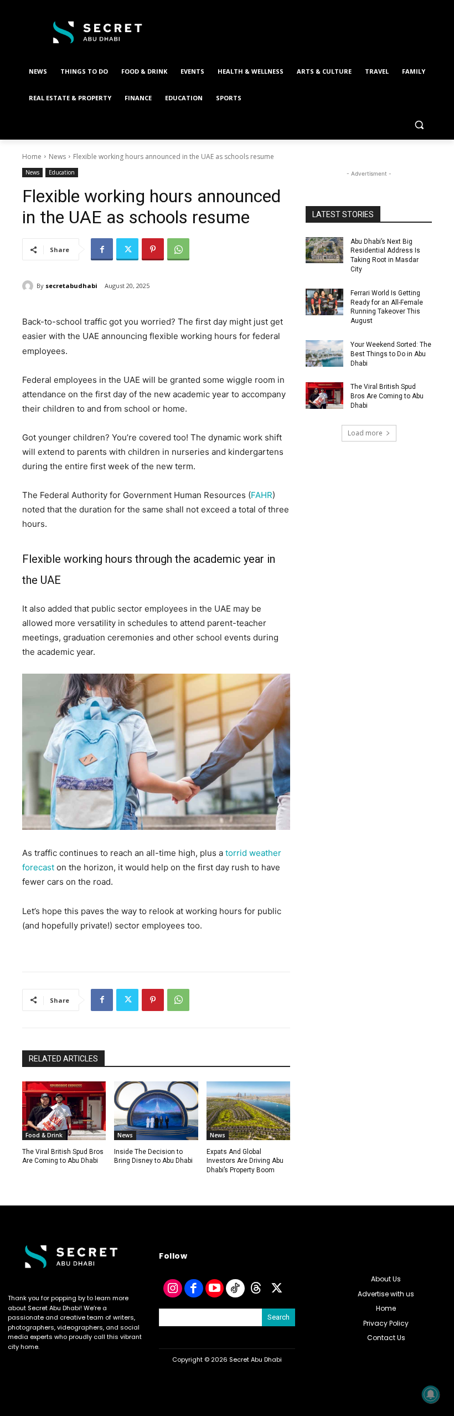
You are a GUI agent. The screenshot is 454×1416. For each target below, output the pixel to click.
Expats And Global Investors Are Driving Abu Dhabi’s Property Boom (245, 1161)
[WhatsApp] (178, 249)
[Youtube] (214, 1288)
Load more (365, 433)
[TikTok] (235, 1288)
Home (32, 156)
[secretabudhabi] (29, 285)
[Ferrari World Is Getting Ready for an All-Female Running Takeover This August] (324, 302)
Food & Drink (44, 1135)
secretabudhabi (71, 285)
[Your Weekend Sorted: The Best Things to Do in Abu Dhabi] (324, 353)
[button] (419, 125)
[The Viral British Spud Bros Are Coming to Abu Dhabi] (64, 1110)
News (57, 156)
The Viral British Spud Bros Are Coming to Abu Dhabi (387, 396)
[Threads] (256, 1288)
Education (62, 172)
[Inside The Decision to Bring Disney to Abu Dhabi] (156, 1110)
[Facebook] (102, 249)
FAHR (261, 495)
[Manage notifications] (431, 1394)
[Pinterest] (153, 249)
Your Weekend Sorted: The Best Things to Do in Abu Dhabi (390, 354)
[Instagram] (172, 1288)
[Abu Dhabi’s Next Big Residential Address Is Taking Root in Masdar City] (324, 250)
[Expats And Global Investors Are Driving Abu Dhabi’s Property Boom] (248, 1110)
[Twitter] (127, 249)
